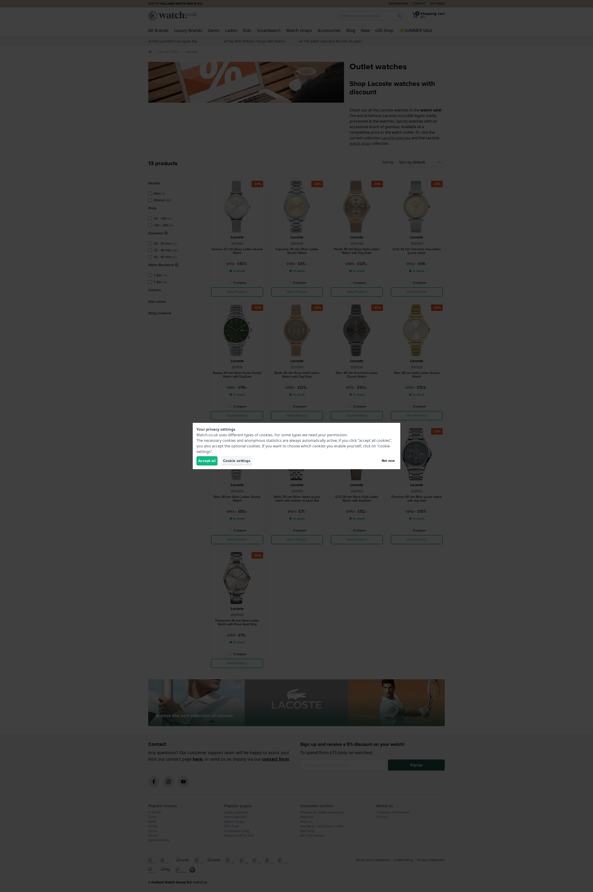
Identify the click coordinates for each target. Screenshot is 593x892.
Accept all (207, 460)
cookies (266, 434)
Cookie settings (236, 460)
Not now (388, 460)
